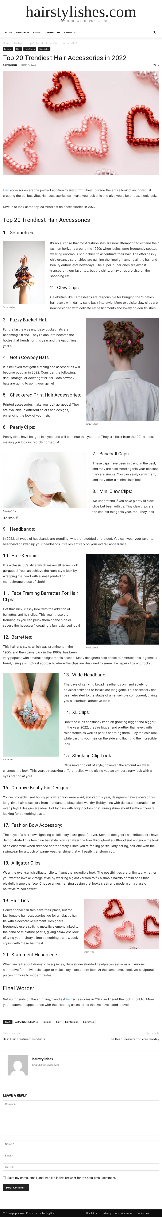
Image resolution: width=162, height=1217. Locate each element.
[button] (154, 33)
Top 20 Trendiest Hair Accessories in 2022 (65, 58)
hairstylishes (10, 64)
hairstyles (88, 1021)
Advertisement (123, 1213)
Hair (18, 48)
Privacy (107, 1213)
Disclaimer (92, 1213)
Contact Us (53, 32)
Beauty (37, 32)
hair (69, 999)
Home (8, 32)
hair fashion (71, 1021)
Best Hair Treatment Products (24, 1039)
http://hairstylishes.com (45, 1064)
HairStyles (22, 32)
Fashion (18, 43)
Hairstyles (44, 48)
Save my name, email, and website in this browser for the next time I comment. (61, 1177)
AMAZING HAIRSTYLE (26, 1021)
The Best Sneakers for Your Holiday (134, 1039)
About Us (70, 32)
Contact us (142, 1213)
